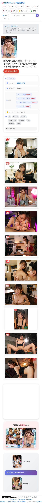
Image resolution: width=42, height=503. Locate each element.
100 (6, 11)
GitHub (30, 499)
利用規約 (2, 501)
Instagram (22, 499)
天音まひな (14, 26)
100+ (21, 6)
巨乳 (14, 11)
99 (13, 6)
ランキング (24, 11)
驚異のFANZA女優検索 (14, 3)
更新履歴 (22, 501)
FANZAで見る (12, 71)
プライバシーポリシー (12, 501)
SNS (6, 15)
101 (29, 6)
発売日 (35, 11)
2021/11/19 (21, 83)
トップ (7, 26)
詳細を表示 (12, 128)
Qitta (12, 499)
